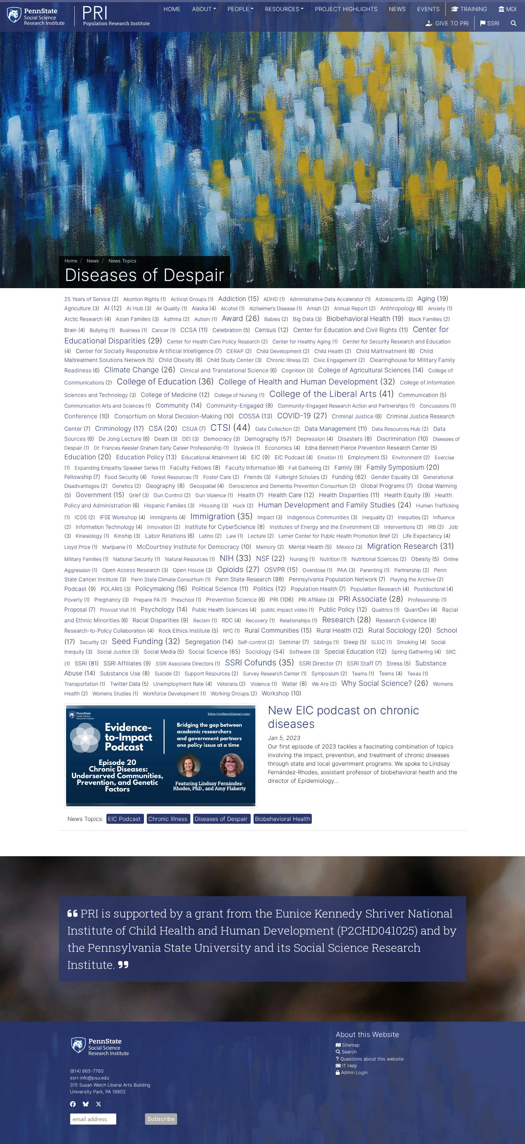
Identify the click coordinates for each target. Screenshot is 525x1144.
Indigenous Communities (318, 517)
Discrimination (396, 438)
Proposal (75, 609)
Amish (314, 308)
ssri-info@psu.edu (89, 1078)
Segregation (202, 641)
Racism (201, 620)
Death (161, 439)
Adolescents (390, 299)
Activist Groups (188, 299)
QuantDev (416, 609)
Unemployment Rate (178, 683)
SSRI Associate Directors (184, 663)
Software (300, 652)
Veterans (227, 684)
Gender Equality (390, 477)
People (238, 8)
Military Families (82, 559)
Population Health (314, 589)
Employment (363, 457)
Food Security (122, 477)
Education (80, 457)
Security (89, 642)
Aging (426, 299)
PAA (342, 570)
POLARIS (111, 589)
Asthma (172, 319)
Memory (266, 547)
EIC (255, 457)
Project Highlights (346, 8)
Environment (407, 457)
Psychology (158, 609)
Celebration (227, 330)
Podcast (75, 588)
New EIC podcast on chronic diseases (343, 717)
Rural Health (333, 630)
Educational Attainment (209, 457)
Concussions (434, 406)
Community (172, 405)
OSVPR (274, 569)
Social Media (160, 651)
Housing (209, 505)
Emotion (327, 457)
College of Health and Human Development (298, 381)
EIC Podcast (290, 457)
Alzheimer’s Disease (272, 308)
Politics (263, 588)
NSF (263, 558)
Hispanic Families (165, 505)
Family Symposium (395, 467)
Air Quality (168, 308)
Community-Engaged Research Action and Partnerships (343, 406)
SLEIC (378, 642)
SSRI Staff (360, 663)
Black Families (425, 319)
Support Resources (207, 673)
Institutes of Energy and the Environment (320, 527)
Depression (310, 438)
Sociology (258, 651)
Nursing (299, 559)
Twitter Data (125, 683)
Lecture (257, 536)
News (397, 8)
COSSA (249, 416)
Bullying (99, 330)
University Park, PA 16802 (98, 1091)
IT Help (349, 1065)
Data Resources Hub (396, 429)
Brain (70, 330)
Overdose (313, 570)
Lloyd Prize (77, 547)
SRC (451, 652)
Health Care (285, 495)
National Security (133, 559)
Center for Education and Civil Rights (345, 329)
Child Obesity (176, 360)
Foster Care (217, 477)
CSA (155, 428)
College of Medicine (169, 394)
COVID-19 (294, 415)
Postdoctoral (429, 589)
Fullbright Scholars (297, 477)
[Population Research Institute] (75, 16)
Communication (418, 395)
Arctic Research (83, 319)
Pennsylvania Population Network (333, 579)
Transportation (81, 684)
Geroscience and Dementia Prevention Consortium (288, 486)
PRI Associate (363, 598)
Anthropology (397, 308)
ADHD (271, 299)
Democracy (218, 439)
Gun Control (168, 495)
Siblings (323, 642)
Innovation (159, 527)
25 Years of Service (87, 299)
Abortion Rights (141, 299)
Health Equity (402, 495)
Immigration (212, 516)
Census (265, 329)
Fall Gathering (305, 468)
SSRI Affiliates (122, 663)
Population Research (375, 589)
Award (232, 318)
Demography (262, 438)
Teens (386, 673)
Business (130, 330)
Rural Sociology (392, 630)
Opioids (230, 569)
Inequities (409, 517)
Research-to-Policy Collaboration (105, 630)
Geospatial (203, 485)
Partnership (407, 570)
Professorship (424, 600)
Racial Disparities (155, 620)
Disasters (350, 438)
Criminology (113, 428)
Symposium (325, 673)
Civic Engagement (335, 360)
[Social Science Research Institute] (101, 1045)
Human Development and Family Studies (326, 505)
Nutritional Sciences (374, 559)
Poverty (73, 600)
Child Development (278, 351)
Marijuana (113, 547)
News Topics (122, 261)
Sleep (351, 642)
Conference (81, 416)
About (202, 8)
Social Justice (114, 652)
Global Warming (437, 485)
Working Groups (230, 693)
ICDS (81, 517)
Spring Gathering (412, 651)
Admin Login (354, 1072)
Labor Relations (165, 535)
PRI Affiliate (312, 600)
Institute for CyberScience (220, 526)
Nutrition (330, 559)
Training (473, 8)
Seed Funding (137, 641)
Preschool (182, 600)
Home (172, 8)
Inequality (373, 517)
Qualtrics (382, 610)
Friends (253, 477)
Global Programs (383, 485)
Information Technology (105, 527)
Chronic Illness (283, 360)
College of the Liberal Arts (322, 394)
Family (343, 467)
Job (453, 527)
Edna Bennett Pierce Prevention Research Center (367, 447)
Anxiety (436, 308)
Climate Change (131, 369)
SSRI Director (316, 663)
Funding (342, 476)
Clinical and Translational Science (224, 370)
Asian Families (133, 319)
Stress (394, 663)
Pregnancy (107, 600)
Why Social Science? (376, 683)
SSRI (492, 23)
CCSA (188, 329)
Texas (414, 673)
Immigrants (164, 517)
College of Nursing (236, 395)
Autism (202, 319)
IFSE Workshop (118, 517)
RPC (228, 631)
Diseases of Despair (222, 818)
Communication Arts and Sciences (104, 406)
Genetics (122, 486)
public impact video (284, 610)
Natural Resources (186, 559)
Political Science (215, 588)
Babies (272, 319)
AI (106, 308)
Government (93, 495)
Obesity (421, 559)
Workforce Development (171, 693)
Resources (282, 8)
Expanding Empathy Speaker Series (116, 468)
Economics (278, 447)
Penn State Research (243, 579)
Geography (160, 485)
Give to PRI (451, 23)
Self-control (252, 642)
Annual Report (351, 308)
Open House (188, 570)
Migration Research (402, 546)
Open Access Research (131, 570)
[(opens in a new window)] (72, 1106)
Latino (206, 536)
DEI (186, 439)
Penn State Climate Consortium (167, 579)
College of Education (156, 382)
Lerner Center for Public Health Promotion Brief (334, 536)
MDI (510, 8)
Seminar (290, 642)
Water (290, 683)
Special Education (349, 651)
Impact (266, 517)
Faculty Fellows (190, 467)
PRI (274, 599)
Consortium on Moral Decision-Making (168, 416)
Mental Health (306, 546)
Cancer (160, 330)
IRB (432, 527)
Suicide (163, 673)
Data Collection (273, 429)
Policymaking (154, 588)
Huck (239, 505)
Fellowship (78, 477)
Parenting (371, 570)
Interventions (399, 527)
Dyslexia (243, 448)
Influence (444, 517)
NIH (227, 558)
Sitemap (351, 1045)
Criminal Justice (353, 416)
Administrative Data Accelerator (327, 299)
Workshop (275, 693)
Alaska (200, 308)
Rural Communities (272, 630)
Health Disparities (344, 495)
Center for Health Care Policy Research (213, 341)
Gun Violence (210, 495)
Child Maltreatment (381, 351)
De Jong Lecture (120, 438)
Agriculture (77, 308)
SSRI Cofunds (250, 662)
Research (338, 619)
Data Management (330, 428)
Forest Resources (171, 477)
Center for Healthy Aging (301, 341)
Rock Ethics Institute (184, 630)
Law (231, 536)
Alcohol (229, 308)
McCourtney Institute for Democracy (188, 546)
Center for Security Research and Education (396, 341)
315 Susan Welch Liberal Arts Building (110, 1085)
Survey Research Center (271, 673)
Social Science (208, 651)
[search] (513, 23)
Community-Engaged (235, 405)
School (446, 630)
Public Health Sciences (220, 609)
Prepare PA (147, 600)
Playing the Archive (412, 579)
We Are (320, 684)
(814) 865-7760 (87, 1071)
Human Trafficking (437, 505)
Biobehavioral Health (358, 319)
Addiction (232, 298)
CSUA (190, 428)
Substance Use (120, 673)
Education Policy (140, 457)
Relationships (295, 620)
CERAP (235, 351)
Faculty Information (250, 467)
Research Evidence (401, 620)
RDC (227, 620)
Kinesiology (89, 536)
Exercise (444, 457)
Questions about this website (372, 1059)
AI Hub (134, 308)
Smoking (407, 642)
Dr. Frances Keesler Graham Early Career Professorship (158, 448)
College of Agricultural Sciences (364, 370)
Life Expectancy (422, 535)
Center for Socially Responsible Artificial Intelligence (145, 351)
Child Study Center (230, 360)
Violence (260, 684)
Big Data (303, 319)
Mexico (345, 547)
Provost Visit (114, 610)
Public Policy (337, 609)
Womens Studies (111, 693)
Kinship (123, 536)
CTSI (220, 427)
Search (349, 1051)
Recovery (257, 620)
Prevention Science (231, 599)
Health (246, 495)
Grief (135, 495)
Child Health (328, 351)
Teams (359, 673)
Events (428, 8)
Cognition (293, 370)
